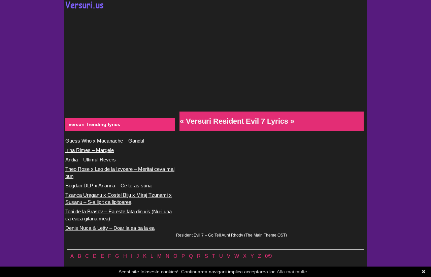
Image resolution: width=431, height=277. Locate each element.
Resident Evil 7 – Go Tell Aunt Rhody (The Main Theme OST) (231, 235)
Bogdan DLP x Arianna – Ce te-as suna (108, 185)
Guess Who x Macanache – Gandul (104, 141)
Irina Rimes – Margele (89, 150)
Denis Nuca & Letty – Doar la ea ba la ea (110, 228)
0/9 (268, 256)
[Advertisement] (215, 59)
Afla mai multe (292, 271)
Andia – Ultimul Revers (90, 159)
